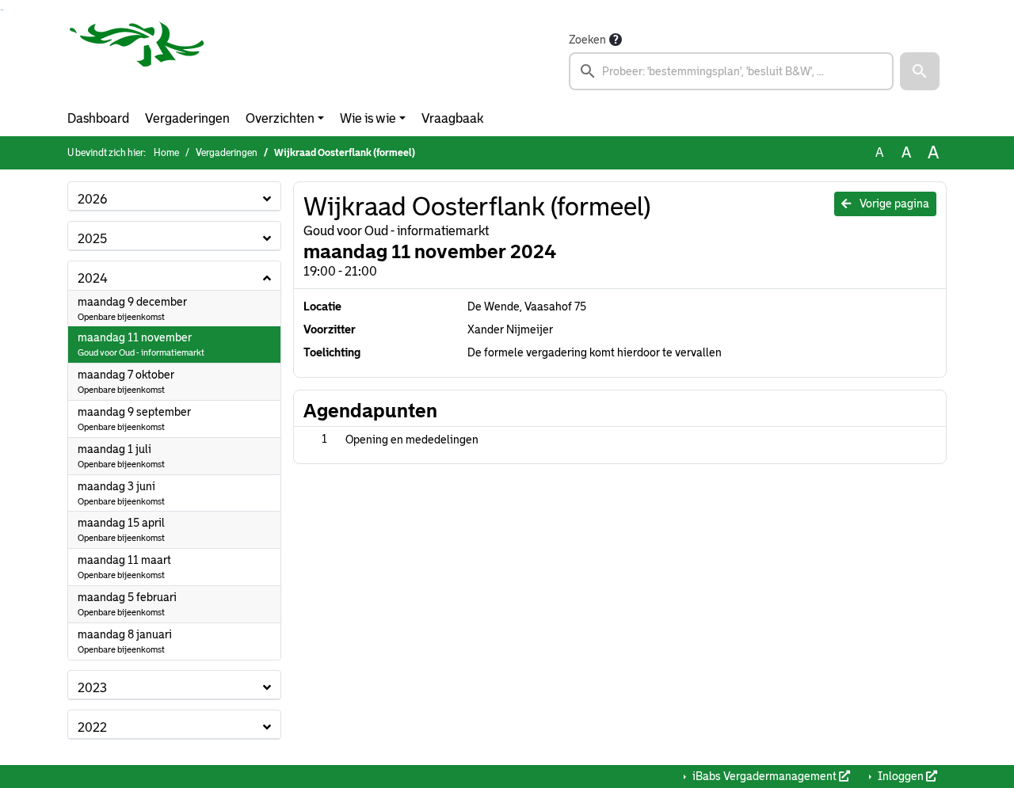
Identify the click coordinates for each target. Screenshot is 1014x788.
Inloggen (900, 776)
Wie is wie (368, 118)
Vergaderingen (187, 118)
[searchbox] (731, 71)
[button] (920, 71)
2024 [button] (93, 278)
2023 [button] (92, 688)
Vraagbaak (452, 118)
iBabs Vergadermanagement (764, 776)
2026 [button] (92, 199)
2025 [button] (92, 239)
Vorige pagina (893, 203)
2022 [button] (92, 727)
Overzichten (280, 118)
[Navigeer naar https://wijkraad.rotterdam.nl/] (137, 60)
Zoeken (587, 39)
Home (166, 152)
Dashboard (98, 118)
